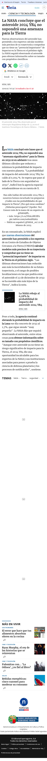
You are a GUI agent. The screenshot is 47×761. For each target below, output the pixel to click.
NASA (16, 378)
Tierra (23, 378)
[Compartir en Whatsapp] (15, 66)
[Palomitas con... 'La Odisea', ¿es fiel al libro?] (39, 666)
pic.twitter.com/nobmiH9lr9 (23, 219)
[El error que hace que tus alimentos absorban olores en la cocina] (39, 632)
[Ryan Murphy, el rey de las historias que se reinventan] (39, 649)
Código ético (13, 748)
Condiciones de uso (33, 744)
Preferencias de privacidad (10, 753)
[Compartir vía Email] (27, 66)
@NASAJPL (23, 213)
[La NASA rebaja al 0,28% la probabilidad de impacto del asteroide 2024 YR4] (9, 297)
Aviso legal (5, 744)
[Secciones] (3, 8)
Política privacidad (17, 744)
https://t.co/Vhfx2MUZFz (27, 216)
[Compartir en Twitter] (10, 66)
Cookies (4, 748)
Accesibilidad (24, 748)
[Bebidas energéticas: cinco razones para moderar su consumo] (39, 680)
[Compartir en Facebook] (4, 66)
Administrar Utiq (37, 748)
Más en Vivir (11, 624)
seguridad (33, 378)
